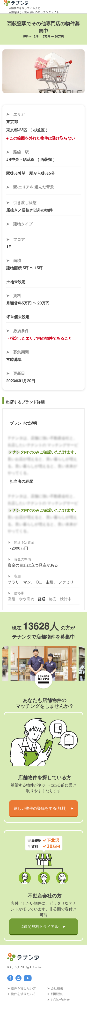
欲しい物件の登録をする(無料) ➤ (43, 808)
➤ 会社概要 (55, 988)
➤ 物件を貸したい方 (21, 988)
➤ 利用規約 (55, 993)
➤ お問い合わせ (58, 999)
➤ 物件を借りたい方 (21, 993)
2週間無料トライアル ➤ (43, 926)
